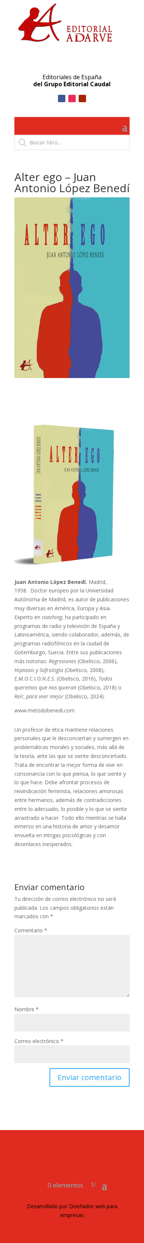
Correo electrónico (39, 1041)
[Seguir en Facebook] (61, 98)
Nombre (26, 1009)
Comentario (30, 930)
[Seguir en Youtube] (82, 98)
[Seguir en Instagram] (72, 98)
